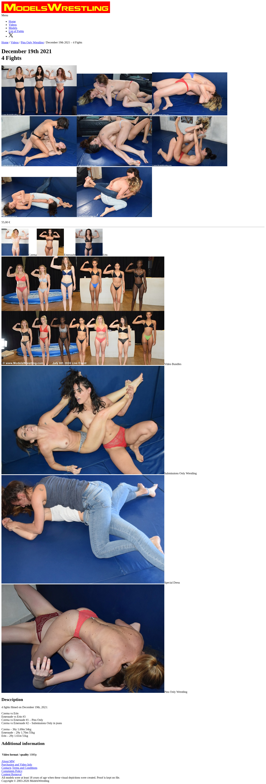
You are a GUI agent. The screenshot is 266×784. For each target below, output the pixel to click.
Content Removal (11, 774)
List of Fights (16, 31)
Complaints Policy (11, 771)
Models (13, 27)
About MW (8, 761)
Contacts (6, 767)
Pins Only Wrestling (32, 42)
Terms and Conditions (24, 767)
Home (12, 21)
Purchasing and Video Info (16, 764)
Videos (13, 24)
